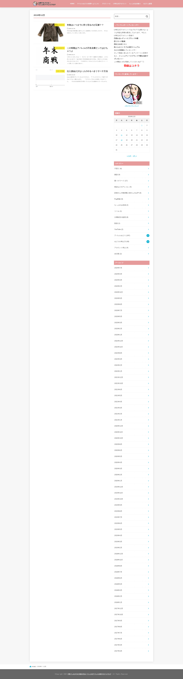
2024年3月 (118, 280)
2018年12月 (118, 554)
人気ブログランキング (132, 106)
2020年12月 (118, 426)
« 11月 (129, 156)
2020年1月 (118, 481)
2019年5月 (118, 529)
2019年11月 (118, 493)
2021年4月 (118, 401)
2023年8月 (118, 304)
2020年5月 (118, 456)
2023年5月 (118, 316)
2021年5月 (118, 395)
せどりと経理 (147, 3)
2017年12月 (118, 608)
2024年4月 (118, 274)
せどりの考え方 (121, 241)
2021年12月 (118, 377)
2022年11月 (118, 347)
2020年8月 (118, 444)
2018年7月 (118, 572)
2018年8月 (118, 566)
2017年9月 (118, 621)
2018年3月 (118, 590)
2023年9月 (118, 298)
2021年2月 (118, 414)
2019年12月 (118, 487)
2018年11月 (118, 560)
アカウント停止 (121, 247)
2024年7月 (118, 268)
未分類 (118, 254)
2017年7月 (118, 633)
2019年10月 (118, 499)
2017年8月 (118, 627)
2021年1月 (118, 420)
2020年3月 (118, 468)
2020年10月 (118, 438)
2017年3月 (118, 651)
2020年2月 (118, 475)
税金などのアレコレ (123, 187)
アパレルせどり (122, 235)
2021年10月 (118, 383)
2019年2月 (118, 547)
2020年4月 (118, 462)
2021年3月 (118, 408)
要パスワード (121, 181)
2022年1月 (118, 371)
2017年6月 (118, 639)
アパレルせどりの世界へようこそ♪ (88, 3)
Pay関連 (118, 199)
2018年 (39, 666)
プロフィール (106, 3)
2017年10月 (118, 614)
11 (121, 135)
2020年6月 (118, 450)
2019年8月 (118, 511)
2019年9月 (118, 505)
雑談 (117, 174)
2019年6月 (118, 523)
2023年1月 (118, 335)
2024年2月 (118, 286)
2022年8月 (118, 353)
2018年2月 (118, 596)
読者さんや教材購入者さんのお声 (127, 193)
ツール (118, 211)
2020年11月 (118, 432)
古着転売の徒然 (121, 217)
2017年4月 (118, 645)
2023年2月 (118, 328)
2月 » (135, 156)
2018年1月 (118, 602)
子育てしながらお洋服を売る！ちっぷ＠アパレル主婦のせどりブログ (89, 674)
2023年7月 (118, 310)
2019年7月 (118, 517)
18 (121, 140)
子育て (118, 168)
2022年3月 (118, 359)
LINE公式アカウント (120, 3)
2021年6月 (118, 389)
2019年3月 (118, 541)
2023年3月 (118, 322)
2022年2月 (118, 365)
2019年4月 (118, 535)
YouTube (118, 229)
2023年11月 (118, 292)
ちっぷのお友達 (121, 205)
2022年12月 (118, 341)
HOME (72, 3)
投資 (117, 223)
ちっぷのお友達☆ (135, 3)
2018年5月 (118, 584)
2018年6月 (118, 578)
